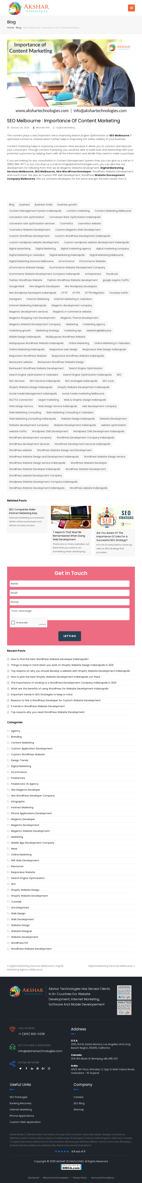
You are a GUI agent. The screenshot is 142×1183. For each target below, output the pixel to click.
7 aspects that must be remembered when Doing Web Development (69, 535)
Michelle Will (43, 127)
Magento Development (25, 825)
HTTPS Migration (94, 292)
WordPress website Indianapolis (88, 488)
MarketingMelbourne (99, 330)
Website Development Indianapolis (75, 425)
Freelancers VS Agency (25, 784)
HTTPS (76, 292)
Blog (18, 27)
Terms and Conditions (102, 1177)
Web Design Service (21, 406)
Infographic (18, 801)
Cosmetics (66, 223)
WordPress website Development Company (35, 475)
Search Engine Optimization (86, 368)
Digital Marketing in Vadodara (27, 255)
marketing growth (20, 330)
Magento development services (28, 311)
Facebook (112, 274)
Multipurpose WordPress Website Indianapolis (36, 343)
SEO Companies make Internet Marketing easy (23, 511)
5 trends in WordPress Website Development (38, 706)
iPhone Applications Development (31, 813)
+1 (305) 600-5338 (31, 1034)
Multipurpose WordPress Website (65, 336)
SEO (119, 374)
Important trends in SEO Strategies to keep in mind (41, 694)
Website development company (29, 425)
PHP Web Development (25, 860)
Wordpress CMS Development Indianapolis (98, 431)
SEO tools (108, 381)
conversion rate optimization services (32, 223)
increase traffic (119, 292)
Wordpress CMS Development (50, 431)
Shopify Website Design (25, 890)
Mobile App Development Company (32, 843)
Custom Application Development (31, 748)
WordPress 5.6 (19, 943)
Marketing (72, 324)
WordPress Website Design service (104, 456)
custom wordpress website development (34, 242)
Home (10, 27)
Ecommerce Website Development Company (77, 267)
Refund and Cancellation (56, 1177)
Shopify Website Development (29, 896)
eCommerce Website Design (26, 267)
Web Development (22, 919)
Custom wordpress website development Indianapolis (96, 242)
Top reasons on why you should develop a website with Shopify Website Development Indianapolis (70, 671)
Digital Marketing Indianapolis (67, 255)
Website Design (20, 925)
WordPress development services (29, 444)
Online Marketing (79, 343)
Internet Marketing (38, 299)
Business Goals (43, 204)
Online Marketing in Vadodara (112, 343)
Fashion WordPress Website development (72, 280)
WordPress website (20, 450)
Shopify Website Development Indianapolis (83, 387)
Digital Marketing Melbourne (106, 255)
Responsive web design (64, 349)
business (24, 204)
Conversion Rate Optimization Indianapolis (75, 217)
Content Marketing (22, 742)
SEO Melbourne (45, 171)
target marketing (48, 400)
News (14, 848)
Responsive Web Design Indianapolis (104, 349)
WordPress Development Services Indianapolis (82, 444)
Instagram (15, 299)
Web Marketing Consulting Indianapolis (32, 418)
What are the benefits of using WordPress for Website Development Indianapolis (59, 688)
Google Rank (16, 286)
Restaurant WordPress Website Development (36, 368)
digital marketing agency (76, 248)
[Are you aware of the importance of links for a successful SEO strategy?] (115, 517)
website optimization (113, 425)
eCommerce (66, 261)
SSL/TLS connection (21, 400)
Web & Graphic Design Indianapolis (85, 400)
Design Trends (19, 760)
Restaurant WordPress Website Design (61, 362)
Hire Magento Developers (44, 286)
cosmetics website (89, 223)
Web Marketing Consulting (25, 412)
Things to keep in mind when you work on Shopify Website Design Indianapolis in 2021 (62, 665)
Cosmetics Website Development (29, 229)
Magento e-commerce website (72, 311)
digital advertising (19, 248)
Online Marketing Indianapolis (27, 349)
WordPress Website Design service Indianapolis (37, 463)
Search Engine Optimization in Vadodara (33, 374)
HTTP (64, 292)
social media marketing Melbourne (83, 393)
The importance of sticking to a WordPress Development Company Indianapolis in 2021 (63, 682)
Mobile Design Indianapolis (25, 336)
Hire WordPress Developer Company (33, 795)
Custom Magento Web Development (77, 229)
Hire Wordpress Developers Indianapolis (32, 292)
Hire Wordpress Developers (81, 286)
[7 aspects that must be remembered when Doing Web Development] (71, 517)
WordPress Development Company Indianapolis (85, 437)
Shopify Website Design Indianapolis (30, 387)
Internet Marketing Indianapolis (27, 305)
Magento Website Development (30, 831)
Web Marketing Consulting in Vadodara (69, 412)
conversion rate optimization (26, 217)
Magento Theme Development (79, 318)
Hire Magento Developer (25, 789)
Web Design (18, 913)
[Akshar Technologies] (29, 7)
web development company (99, 406)
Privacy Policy (80, 1177)
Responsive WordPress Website (28, 356)
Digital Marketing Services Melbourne (31, 261)
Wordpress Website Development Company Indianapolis (43, 481)
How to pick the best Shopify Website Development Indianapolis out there (55, 677)
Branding (16, 736)
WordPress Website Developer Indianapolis (34, 469)
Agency (15, 731)
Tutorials (16, 901)
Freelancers (18, 778)
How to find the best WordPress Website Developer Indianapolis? (50, 659)
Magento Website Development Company (35, 324)
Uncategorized (20, 907)
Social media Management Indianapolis (33, 393)
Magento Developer (23, 819)
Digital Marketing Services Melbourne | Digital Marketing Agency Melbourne (35, 967)
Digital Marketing (65, 127)
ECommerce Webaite (92, 261)
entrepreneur (93, 274)
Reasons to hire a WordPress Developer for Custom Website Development (56, 700)
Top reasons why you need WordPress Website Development (48, 712)
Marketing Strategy (47, 330)
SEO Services (17, 381)
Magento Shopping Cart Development (32, 318)
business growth (67, 204)
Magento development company (72, 305)
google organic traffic (116, 280)
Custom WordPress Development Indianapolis (82, 236)
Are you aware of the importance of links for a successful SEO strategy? (111, 536)
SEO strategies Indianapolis (81, 381)
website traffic (18, 431)
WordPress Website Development (85, 469)
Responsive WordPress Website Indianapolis (78, 356)
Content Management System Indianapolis (35, 211)
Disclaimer (33, 1177)
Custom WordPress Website (28, 754)
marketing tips (73, 330)
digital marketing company (112, 248)
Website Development (113, 418)
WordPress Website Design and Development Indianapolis (44, 456)
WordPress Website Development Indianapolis (37, 488)
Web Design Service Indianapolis (57, 406)
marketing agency (94, 324)
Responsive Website (23, 872)
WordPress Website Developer (89, 463)
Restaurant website (21, 362)
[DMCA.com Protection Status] (71, 1167)
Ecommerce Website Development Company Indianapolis (44, 274)
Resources (17, 866)
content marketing (78, 211)
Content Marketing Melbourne (113, 211)
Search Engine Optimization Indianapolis (87, 374)
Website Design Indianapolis (78, 418)
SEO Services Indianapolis (45, 381)
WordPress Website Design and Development (64, 450)
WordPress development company (30, 437)
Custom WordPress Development (29, 236)
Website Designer (21, 931)
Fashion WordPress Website (25, 280)
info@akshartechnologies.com (40, 1051)
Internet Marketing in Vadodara (73, 299)
